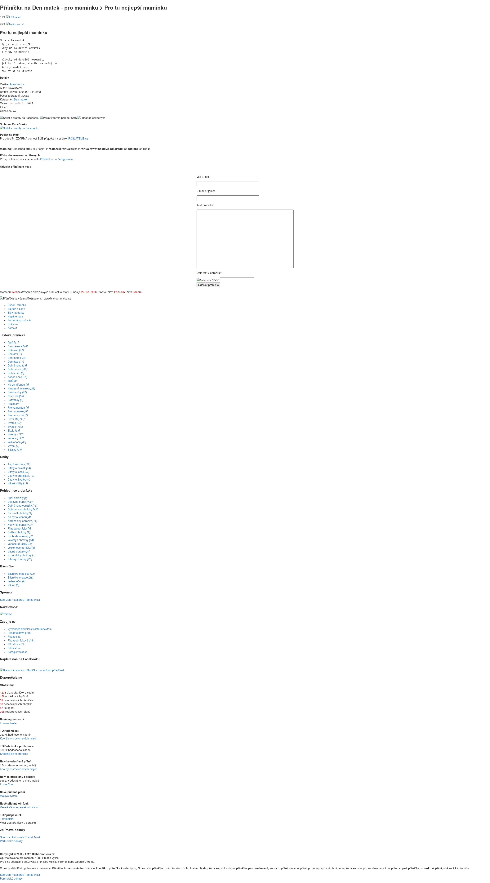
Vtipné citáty (18, 483)
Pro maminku (18, 411)
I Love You (6, 784)
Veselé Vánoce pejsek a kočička (19, 807)
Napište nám (15, 316)
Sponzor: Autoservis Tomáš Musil (20, 599)
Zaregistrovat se (17, 652)
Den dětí (15, 354)
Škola (14, 430)
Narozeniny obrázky (22, 521)
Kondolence (17, 377)
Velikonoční (16, 581)
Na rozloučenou (19, 517)
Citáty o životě (19, 479)
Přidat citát (14, 636)
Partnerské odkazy (11, 841)
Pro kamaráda (18, 407)
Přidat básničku (17, 644)
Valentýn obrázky (21, 540)
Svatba (14, 423)
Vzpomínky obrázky (21, 555)
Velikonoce (17, 442)
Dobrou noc (17, 369)
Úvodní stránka (17, 305)
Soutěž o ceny (16, 309)
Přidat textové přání (19, 633)
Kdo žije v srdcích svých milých (18, 738)
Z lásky (15, 449)
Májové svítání (9, 796)
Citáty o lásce (18, 472)
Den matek (20, 99)
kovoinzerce (17, 84)
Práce (13, 404)
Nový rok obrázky (20, 524)
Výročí (13, 446)
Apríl (13, 342)
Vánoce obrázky (20, 544)
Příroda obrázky (19, 528)
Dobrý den (16, 373)
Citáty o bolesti (19, 468)
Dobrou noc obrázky (23, 509)
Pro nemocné (18, 415)
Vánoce (16, 438)
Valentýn (15, 434)
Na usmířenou (18, 384)
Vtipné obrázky (18, 551)
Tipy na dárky (16, 312)
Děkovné (16, 350)
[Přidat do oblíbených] (91, 118)
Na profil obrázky (20, 513)
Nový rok (16, 396)
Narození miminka (21, 388)
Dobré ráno (17, 365)
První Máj (16, 419)
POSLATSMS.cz (78, 138)
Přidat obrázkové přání (21, 640)
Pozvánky (15, 400)
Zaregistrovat (65, 159)
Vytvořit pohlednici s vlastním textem (30, 629)
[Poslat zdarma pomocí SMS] (58, 118)
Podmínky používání (20, 320)
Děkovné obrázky (20, 502)
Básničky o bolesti (21, 573)
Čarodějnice (18, 346)
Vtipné (13, 585)
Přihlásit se (14, 648)
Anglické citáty (19, 464)
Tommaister (7, 819)
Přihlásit (45, 159)
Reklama (13, 324)
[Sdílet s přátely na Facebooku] (19, 118)
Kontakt (12, 328)
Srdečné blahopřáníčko (14, 754)
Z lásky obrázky (20, 559)
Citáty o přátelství (21, 475)
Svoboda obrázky (20, 536)
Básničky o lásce (20, 577)
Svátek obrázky (19, 532)
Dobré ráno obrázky (22, 505)
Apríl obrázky (17, 498)
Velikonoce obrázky (21, 547)
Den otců (16, 361)
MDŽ (12, 381)
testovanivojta (8, 723)
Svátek (15, 426)
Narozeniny (17, 392)
